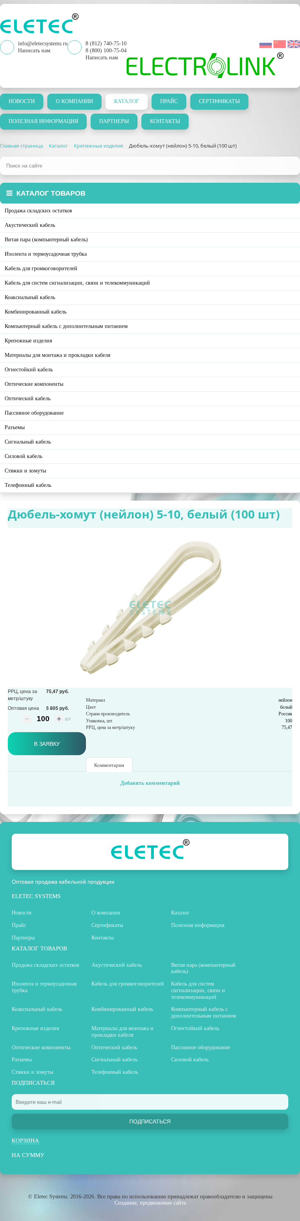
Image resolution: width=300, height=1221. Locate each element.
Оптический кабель (27, 398)
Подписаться (150, 1121)
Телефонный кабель (28, 485)
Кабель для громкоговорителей (41, 268)
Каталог (126, 101)
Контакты (165, 121)
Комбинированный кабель (35, 312)
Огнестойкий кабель (29, 370)
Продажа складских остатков (38, 211)
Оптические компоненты (34, 384)
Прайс (169, 101)
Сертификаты (219, 101)
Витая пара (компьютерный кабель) (46, 239)
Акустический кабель (30, 225)
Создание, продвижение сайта (150, 1203)
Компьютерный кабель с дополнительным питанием (66, 326)
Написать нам (102, 58)
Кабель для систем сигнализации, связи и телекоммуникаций (77, 283)
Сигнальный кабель (28, 442)
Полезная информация (43, 121)
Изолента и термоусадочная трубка (46, 254)
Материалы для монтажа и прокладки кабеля (57, 355)
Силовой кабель (23, 456)
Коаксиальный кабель (30, 297)
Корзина (25, 1140)
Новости (22, 101)
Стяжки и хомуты (25, 471)
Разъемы (15, 427)
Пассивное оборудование (34, 413)
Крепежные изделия (28, 341)
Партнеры (114, 121)
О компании (74, 101)
